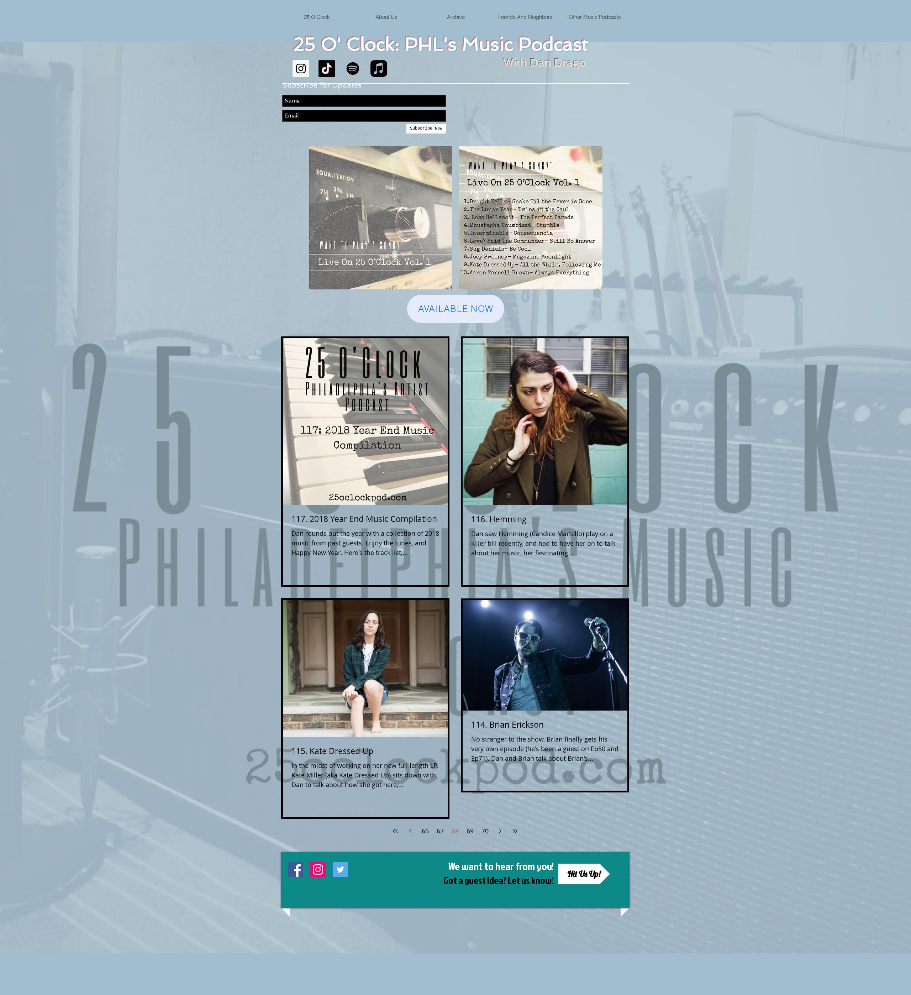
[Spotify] (352, 68)
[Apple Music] (378, 68)
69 (470, 831)
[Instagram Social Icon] (301, 68)
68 (455, 831)
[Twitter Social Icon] (340, 869)
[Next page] (500, 830)
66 (425, 831)
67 (440, 831)
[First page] (395, 830)
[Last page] (515, 830)
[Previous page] (410, 830)
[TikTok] (326, 68)
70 (485, 831)
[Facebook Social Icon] (295, 869)
